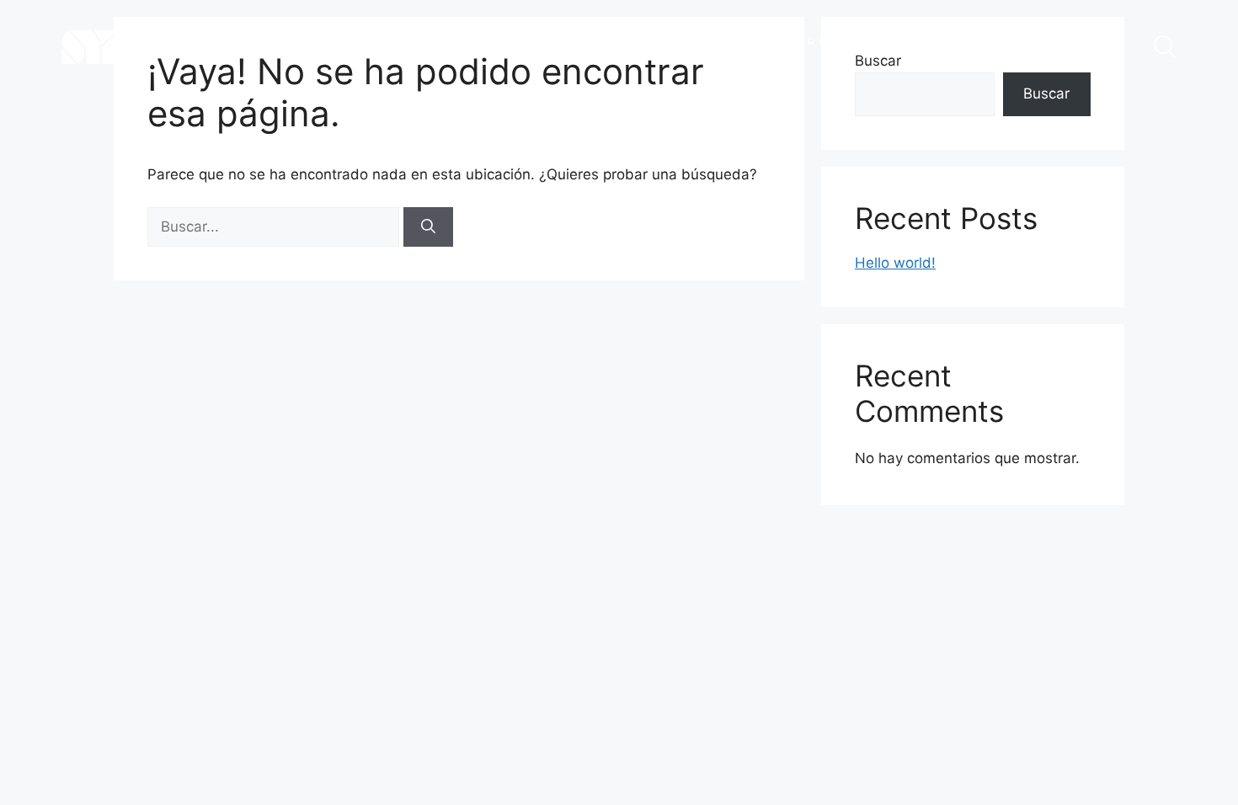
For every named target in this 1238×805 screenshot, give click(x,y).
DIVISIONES (679, 41)
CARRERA (812, 41)
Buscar (1046, 93)
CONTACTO (1069, 41)
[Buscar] (428, 227)
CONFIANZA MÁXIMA (535, 47)
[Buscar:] (275, 226)
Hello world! (895, 262)
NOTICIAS (937, 41)
